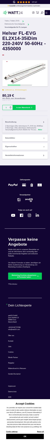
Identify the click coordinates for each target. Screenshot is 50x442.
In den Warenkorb (23, 107)
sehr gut (34, 2)
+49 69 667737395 (14, 327)
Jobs (9, 346)
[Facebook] (21, 215)
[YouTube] (13, 215)
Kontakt (10, 341)
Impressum (12, 386)
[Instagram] (29, 215)
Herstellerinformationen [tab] (14, 155)
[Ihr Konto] (33, 12)
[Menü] (47, 12)
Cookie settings (12, 432)
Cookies (11, 352)
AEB (9, 397)
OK (25, 436)
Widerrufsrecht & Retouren (17, 368)
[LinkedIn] (37, 215)
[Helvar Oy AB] (11, 61)
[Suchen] (42, 13)
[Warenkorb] (37, 12)
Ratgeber (11, 363)
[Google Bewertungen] (14, 2)
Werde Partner (13, 357)
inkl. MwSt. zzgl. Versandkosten (13, 98)
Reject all (40, 432)
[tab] (25, 125)
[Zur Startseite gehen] (9, 13)
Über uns (11, 335)
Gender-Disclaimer (14, 374)
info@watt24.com (14, 329)
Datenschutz (12, 391)
